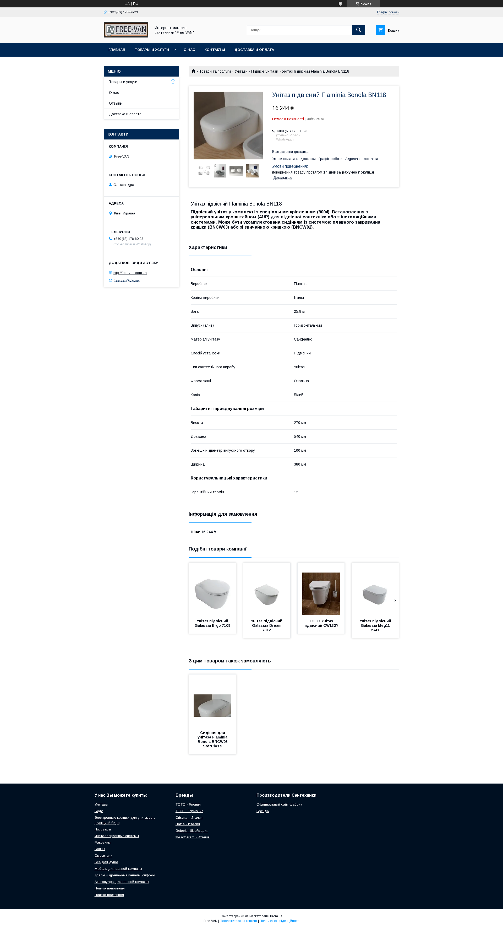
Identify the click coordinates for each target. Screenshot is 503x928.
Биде (99, 811)
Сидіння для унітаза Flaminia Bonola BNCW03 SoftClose (213, 739)
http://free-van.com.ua (130, 273)
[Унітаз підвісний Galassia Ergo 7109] (212, 589)
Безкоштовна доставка (290, 152)
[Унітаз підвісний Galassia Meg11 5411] (375, 589)
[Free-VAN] (126, 36)
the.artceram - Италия (193, 837)
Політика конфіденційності (279, 921)
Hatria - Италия (188, 824)
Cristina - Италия (189, 817)
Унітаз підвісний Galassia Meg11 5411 (376, 625)
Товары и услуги (152, 50)
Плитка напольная (110, 888)
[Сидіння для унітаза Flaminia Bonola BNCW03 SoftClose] (212, 701)
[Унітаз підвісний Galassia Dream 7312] (267, 589)
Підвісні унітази (264, 71)
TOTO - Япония (188, 804)
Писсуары (103, 829)
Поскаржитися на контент (238, 921)
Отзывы (116, 103)
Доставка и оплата (254, 50)
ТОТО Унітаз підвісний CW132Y (320, 623)
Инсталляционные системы (117, 836)
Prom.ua (276, 916)
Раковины (103, 842)
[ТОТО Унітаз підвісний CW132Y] (321, 589)
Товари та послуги (215, 71)
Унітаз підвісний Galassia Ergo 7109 (212, 623)
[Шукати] (358, 30)
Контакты (215, 50)
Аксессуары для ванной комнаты (122, 882)
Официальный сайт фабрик (279, 804)
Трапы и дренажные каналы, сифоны (125, 875)
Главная (116, 50)
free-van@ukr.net (126, 280)
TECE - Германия (189, 811)
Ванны (100, 849)
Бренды (262, 811)
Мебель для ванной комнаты (118, 869)
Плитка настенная (109, 895)
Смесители (103, 855)
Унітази (241, 71)
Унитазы (101, 804)
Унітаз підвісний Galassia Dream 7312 (267, 625)
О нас (189, 50)
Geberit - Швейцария (192, 831)
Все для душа (106, 862)
